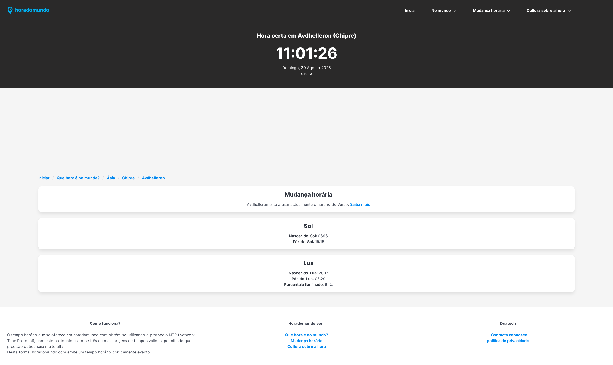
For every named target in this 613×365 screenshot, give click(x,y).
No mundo (441, 10)
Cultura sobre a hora (546, 10)
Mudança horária (489, 10)
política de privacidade (508, 340)
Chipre (128, 177)
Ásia (111, 177)
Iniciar (410, 10)
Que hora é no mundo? (78, 177)
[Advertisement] (306, 139)
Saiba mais (360, 204)
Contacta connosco (509, 334)
